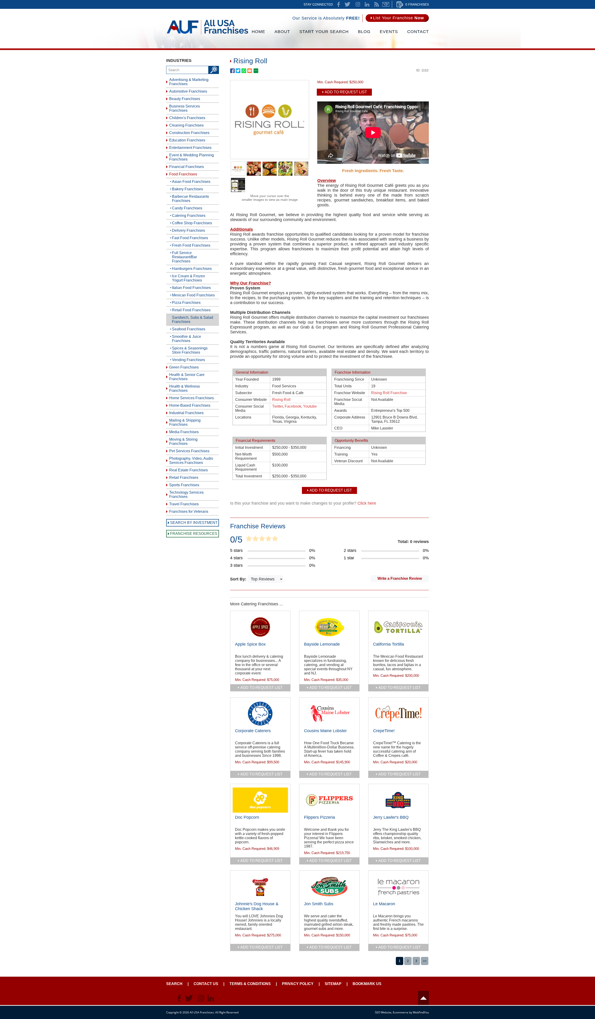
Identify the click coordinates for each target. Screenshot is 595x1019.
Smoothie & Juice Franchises (186, 339)
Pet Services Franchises (189, 451)
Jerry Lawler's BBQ (391, 817)
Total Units (343, 386)
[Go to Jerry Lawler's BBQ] (398, 800)
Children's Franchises (187, 118)
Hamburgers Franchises (192, 269)
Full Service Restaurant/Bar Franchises (184, 257)
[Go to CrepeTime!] (398, 713)
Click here (366, 503)
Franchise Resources (193, 534)
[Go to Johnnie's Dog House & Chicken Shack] (260, 886)
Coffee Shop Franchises (192, 223)
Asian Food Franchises (191, 182)
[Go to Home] (207, 33)
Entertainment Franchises (190, 148)
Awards (340, 410)
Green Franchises (184, 367)
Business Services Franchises (184, 108)
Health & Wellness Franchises (184, 388)
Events (389, 31)
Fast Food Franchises (190, 238)
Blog (364, 31)
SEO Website (383, 1012)
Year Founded (247, 379)
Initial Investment (249, 447)
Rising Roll (281, 400)
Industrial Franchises (186, 413)
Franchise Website (349, 393)
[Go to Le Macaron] (398, 886)
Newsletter (385, 4)
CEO (338, 428)
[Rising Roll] (269, 157)
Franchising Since (349, 379)
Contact (418, 31)
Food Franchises (183, 174)
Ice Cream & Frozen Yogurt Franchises (188, 278)
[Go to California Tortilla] (398, 627)
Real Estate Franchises (188, 470)
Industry (241, 386)
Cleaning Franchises (186, 125)
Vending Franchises (188, 360)
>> (424, 961)
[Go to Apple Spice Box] (260, 627)
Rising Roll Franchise (389, 393)
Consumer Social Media (249, 408)
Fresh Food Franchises (191, 245)
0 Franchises (417, 4)
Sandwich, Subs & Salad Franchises (192, 319)
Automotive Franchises (188, 91)
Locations (243, 417)
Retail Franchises (183, 477)
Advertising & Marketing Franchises (188, 82)
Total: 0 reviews (413, 541)
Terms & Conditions (250, 984)
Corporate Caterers (253, 730)
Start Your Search (324, 31)
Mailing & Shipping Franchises (185, 422)
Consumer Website (251, 400)
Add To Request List (346, 92)
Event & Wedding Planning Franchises (191, 157)
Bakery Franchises (187, 189)
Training (341, 454)
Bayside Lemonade (322, 644)
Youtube (310, 406)
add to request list (261, 688)
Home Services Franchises (191, 398)
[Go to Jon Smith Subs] (329, 886)
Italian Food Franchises (191, 288)
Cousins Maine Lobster (325, 730)
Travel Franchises (184, 504)
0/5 (236, 539)
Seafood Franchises (188, 329)
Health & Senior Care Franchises (187, 377)
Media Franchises (184, 432)
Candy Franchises (187, 208)
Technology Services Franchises (186, 494)
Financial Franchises (186, 167)
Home (258, 31)
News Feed (376, 4)
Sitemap (333, 984)
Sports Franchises (184, 485)
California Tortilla (388, 644)
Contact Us (206, 984)
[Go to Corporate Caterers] (260, 713)
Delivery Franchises (188, 230)
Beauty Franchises (184, 99)
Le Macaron (384, 904)
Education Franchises (187, 140)
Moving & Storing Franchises (183, 441)
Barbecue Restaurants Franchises (190, 198)
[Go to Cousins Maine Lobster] (329, 713)
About (282, 31)
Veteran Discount (348, 461)
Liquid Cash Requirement (246, 467)
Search (174, 984)
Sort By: (239, 579)
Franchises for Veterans (188, 511)
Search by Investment (194, 523)
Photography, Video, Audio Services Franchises (191, 460)
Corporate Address (349, 417)
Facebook (293, 406)
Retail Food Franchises (191, 310)
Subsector (243, 393)
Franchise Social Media (348, 402)
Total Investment (248, 476)
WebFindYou (421, 1012)
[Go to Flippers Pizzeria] (329, 800)
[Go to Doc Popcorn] (260, 800)
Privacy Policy (298, 984)
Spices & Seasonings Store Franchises (190, 350)
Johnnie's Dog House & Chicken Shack (256, 906)
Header (423, 998)
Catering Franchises (188, 216)
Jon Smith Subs (318, 904)
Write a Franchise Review (399, 578)
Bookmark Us (367, 984)
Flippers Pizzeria (319, 817)
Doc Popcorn (247, 817)
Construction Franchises (189, 133)
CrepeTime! (384, 730)
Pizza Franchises (186, 303)
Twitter (277, 406)
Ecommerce (400, 1012)
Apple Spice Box (250, 644)
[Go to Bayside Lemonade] (329, 627)
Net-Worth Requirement (246, 456)
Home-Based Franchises (189, 405)
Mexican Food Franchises (193, 295)
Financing (342, 447)
